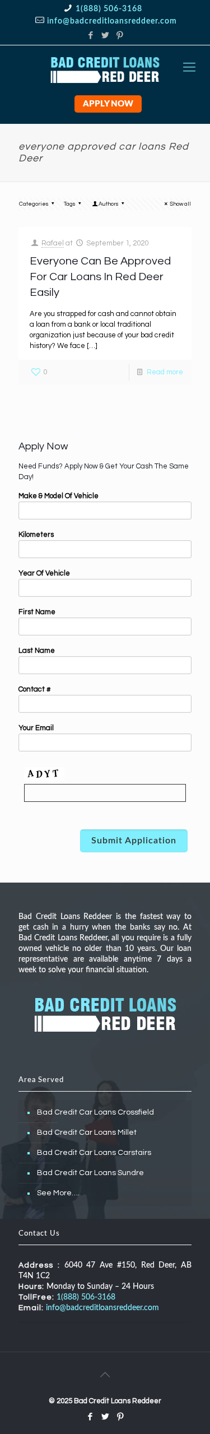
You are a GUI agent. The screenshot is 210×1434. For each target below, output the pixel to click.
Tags (70, 204)
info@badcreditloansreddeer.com (112, 21)
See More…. (58, 1193)
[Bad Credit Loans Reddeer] (105, 68)
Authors (109, 204)
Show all (180, 204)
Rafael (52, 243)
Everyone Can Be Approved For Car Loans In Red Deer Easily (100, 277)
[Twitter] (105, 35)
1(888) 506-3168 (109, 9)
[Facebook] (90, 35)
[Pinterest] (119, 35)
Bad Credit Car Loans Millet (87, 1132)
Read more (165, 372)
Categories (34, 204)
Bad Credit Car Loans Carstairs (94, 1153)
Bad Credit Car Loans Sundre (90, 1173)
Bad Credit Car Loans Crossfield (95, 1112)
